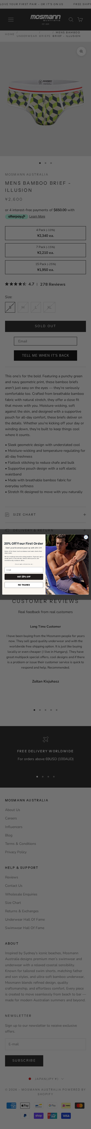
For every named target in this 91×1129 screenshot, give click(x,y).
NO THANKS (24, 585)
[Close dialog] (86, 537)
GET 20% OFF (23, 576)
